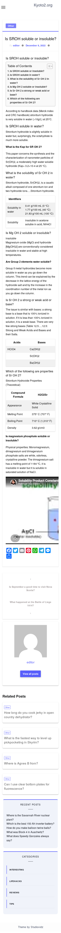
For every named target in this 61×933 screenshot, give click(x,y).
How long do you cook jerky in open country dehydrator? (29, 714)
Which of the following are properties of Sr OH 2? (25, 100)
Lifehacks (15, 881)
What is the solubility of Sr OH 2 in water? (29, 80)
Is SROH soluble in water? (25, 75)
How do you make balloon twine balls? (29, 828)
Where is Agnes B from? (21, 763)
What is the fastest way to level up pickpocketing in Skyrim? (27, 740)
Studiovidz (37, 927)
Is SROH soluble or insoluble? (27, 71)
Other (11, 25)
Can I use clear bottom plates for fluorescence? (26, 786)
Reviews (14, 892)
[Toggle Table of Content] (48, 66)
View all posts (30, 673)
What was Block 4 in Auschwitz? (25, 832)
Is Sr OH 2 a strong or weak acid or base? (30, 92)
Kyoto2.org (43, 5)
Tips (11, 903)
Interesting (16, 869)
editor (16, 45)
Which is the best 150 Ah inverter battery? (30, 823)
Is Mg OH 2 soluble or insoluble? (28, 86)
